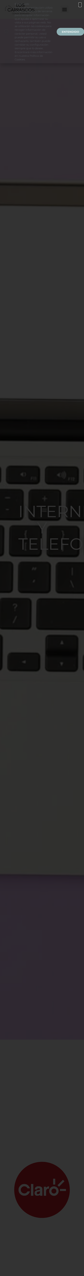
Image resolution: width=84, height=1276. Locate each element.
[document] (42, 638)
